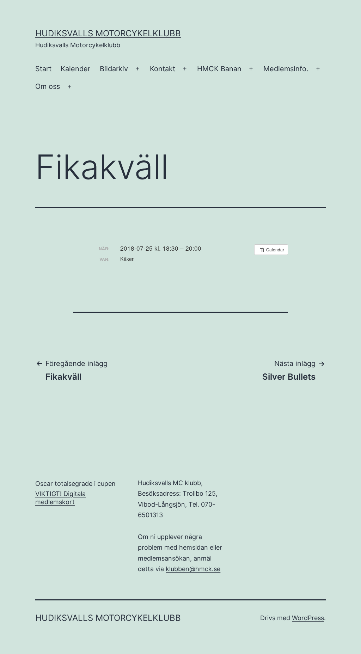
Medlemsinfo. (285, 69)
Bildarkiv (114, 69)
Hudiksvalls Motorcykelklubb (108, 33)
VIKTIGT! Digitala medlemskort (60, 498)
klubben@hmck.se (193, 569)
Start (43, 69)
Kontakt (162, 69)
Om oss (47, 86)
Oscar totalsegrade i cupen (75, 483)
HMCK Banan (219, 69)
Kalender (75, 69)
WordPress (308, 618)
